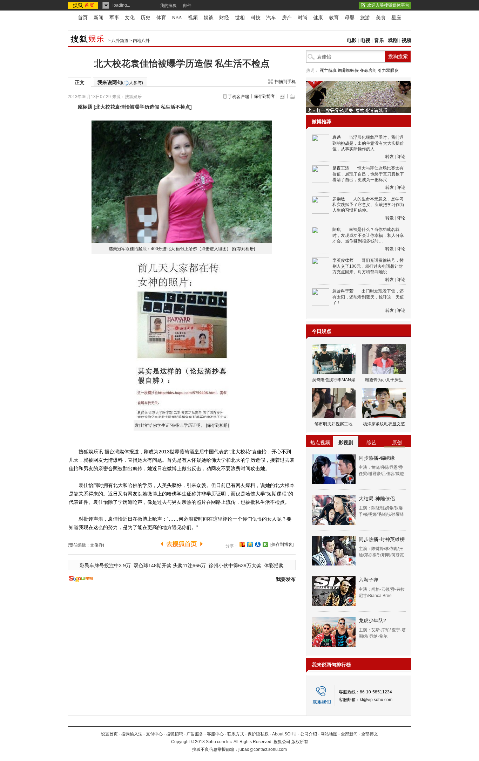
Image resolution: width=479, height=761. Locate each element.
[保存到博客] (282, 544)
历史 (145, 17)
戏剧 (393, 40)
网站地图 (329, 734)
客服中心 (215, 734)
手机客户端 (238, 96)
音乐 (379, 40)
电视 (365, 40)
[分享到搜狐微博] (242, 544)
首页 (83, 17)
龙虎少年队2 (372, 620)
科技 (256, 17)
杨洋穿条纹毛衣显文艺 (384, 423)
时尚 (303, 17)
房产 (287, 17)
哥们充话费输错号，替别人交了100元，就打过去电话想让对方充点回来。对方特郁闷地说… (368, 266)
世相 (240, 17)
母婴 (350, 17)
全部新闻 (349, 734)
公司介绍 (308, 734)
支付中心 (154, 734)
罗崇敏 (338, 199)
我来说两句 (120, 82)
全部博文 (369, 734)
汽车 (271, 17)
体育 (161, 17)
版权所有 (299, 741)
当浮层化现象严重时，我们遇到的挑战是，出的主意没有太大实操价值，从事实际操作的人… (368, 143)
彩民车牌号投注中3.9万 (105, 565)
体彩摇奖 (274, 565)
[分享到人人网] (258, 544)
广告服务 (195, 734)
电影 (352, 40)
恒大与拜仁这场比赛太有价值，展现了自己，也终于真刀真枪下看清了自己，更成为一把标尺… (368, 174)
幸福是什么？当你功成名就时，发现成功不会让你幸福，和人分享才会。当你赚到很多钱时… (368, 235)
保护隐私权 (258, 734)
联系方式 (235, 734)
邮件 (187, 5)
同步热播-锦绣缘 (377, 458)
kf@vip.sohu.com (376, 699)
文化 (130, 17)
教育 (334, 17)
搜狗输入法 (131, 734)
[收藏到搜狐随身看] (265, 544)
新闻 (98, 17)
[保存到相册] (243, 248)
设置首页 (109, 734)
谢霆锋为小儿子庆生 (384, 379)
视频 (193, 17)
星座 (396, 17)
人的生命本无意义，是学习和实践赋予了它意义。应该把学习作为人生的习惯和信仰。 (368, 205)
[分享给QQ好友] (250, 544)
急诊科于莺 (342, 291)
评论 (401, 156)
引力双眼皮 (388, 70)
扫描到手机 (285, 81)
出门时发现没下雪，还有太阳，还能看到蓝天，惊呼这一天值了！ (368, 297)
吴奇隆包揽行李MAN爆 (333, 379)
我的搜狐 (168, 5)
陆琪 (336, 229)
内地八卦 (141, 40)
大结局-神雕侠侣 (377, 498)
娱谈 (209, 17)
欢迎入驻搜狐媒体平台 (388, 5)
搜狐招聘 (174, 734)
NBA (177, 17)
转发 (389, 156)
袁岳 (336, 137)
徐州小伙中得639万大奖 (235, 565)
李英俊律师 (342, 260)
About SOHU (284, 734)
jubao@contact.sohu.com (262, 749)
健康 (318, 17)
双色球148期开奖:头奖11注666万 (170, 565)
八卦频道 (120, 40)
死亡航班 (328, 70)
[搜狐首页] (83, 5)
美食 (381, 17)
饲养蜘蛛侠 (348, 70)
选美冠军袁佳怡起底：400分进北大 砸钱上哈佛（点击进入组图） (170, 248)
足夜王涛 (340, 168)
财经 (224, 17)
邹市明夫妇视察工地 (333, 423)
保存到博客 (264, 96)
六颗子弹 (368, 580)
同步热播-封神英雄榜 (382, 539)
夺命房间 (368, 70)
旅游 (365, 17)
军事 (114, 17)
